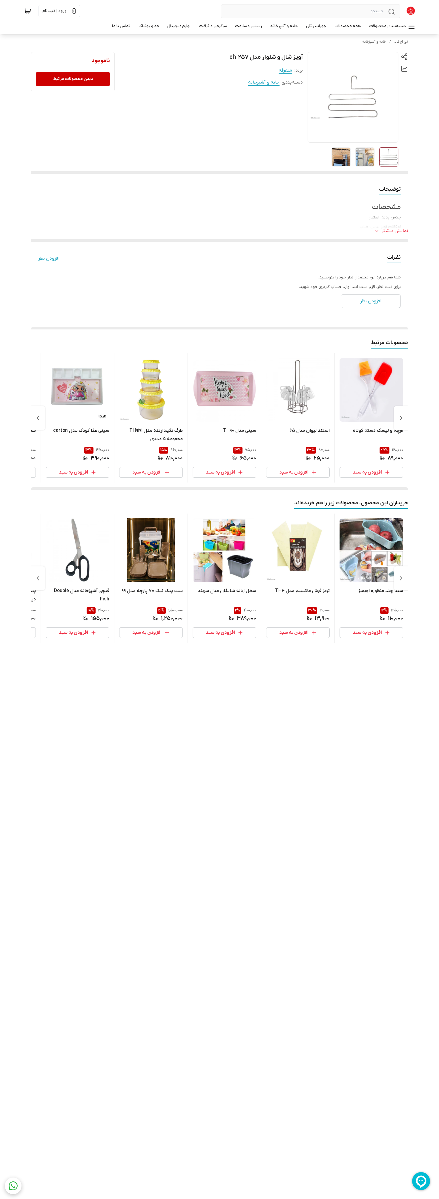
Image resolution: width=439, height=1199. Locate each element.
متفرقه (285, 70)
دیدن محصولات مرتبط (73, 79)
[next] (38, 418)
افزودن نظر (48, 258)
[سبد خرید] (27, 11)
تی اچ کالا (401, 41)
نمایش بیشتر (395, 231)
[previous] (401, 418)
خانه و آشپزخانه (374, 41)
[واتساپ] (13, 1186)
